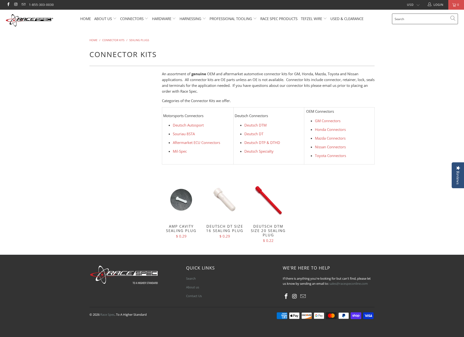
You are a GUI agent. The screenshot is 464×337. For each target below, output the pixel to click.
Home (85, 18)
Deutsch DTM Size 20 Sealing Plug (268, 199)
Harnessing (190, 18)
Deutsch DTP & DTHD (262, 142)
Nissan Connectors (330, 146)
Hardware (161, 18)
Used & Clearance (346, 18)
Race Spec (107, 314)
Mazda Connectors (330, 138)
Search (191, 278)
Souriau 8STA (184, 133)
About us (103, 18)
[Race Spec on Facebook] (8, 5)
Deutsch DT (253, 133)
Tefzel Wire (311, 18)
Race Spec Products (278, 18)
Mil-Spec (180, 151)
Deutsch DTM (255, 125)
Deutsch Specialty (259, 151)
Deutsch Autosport (188, 125)
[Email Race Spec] (23, 5)
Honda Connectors (330, 129)
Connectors (132, 18)
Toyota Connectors (330, 155)
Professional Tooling (231, 18)
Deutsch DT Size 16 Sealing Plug (224, 199)
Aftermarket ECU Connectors (196, 142)
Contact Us (194, 296)
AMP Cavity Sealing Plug (181, 199)
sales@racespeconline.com (348, 283)
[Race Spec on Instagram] (16, 5)
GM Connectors (328, 120)
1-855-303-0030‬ (41, 5)
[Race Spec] (39, 21)
